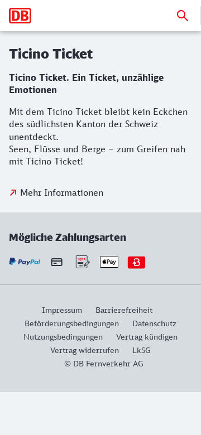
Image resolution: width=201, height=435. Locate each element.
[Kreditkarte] (57, 261)
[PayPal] (25, 262)
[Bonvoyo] (136, 262)
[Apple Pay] (109, 262)
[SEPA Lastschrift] (82, 262)
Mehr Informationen (61, 192)
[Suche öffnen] (183, 16)
